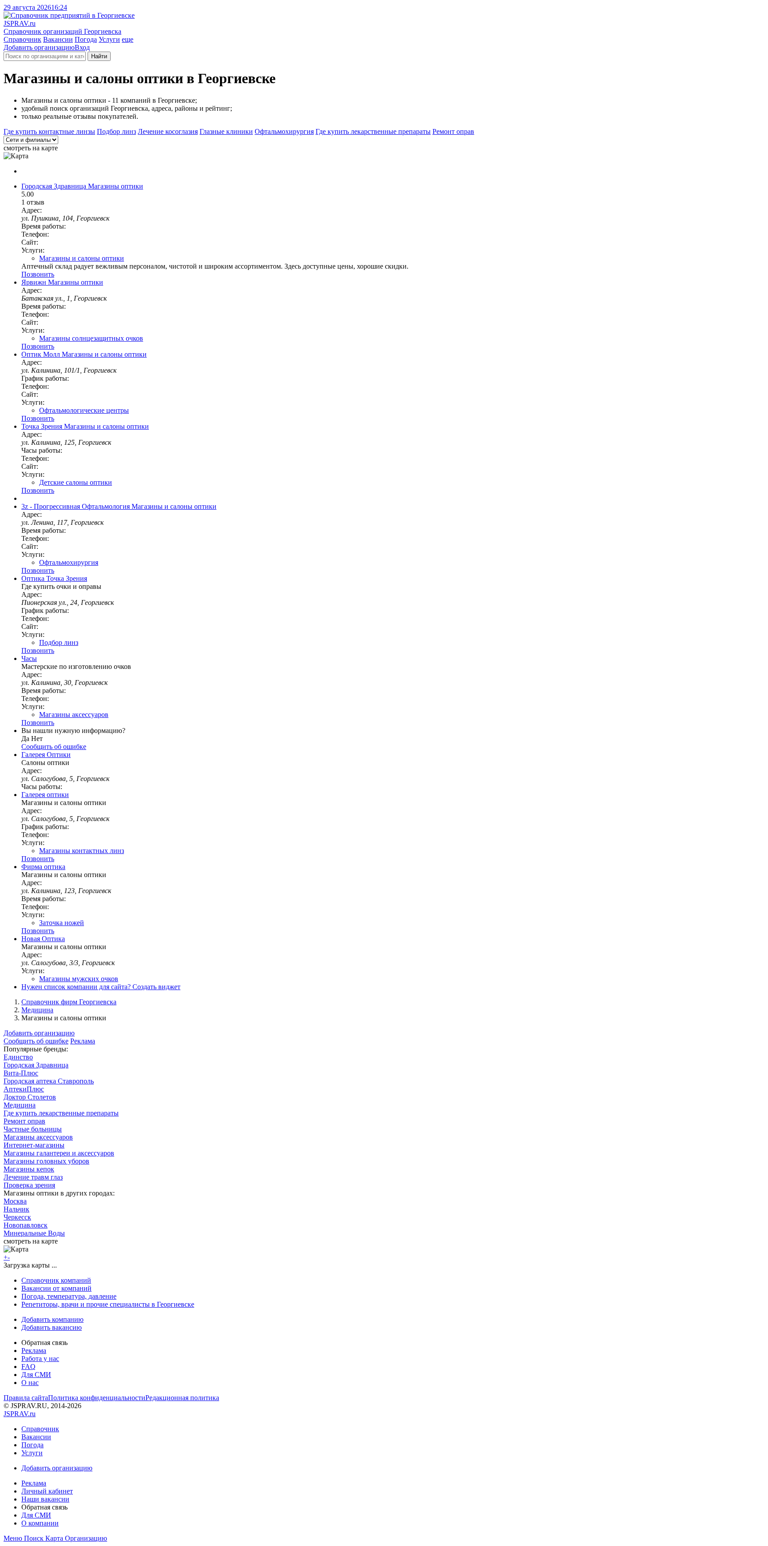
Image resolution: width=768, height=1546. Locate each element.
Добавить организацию (39, 47)
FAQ (28, 1366)
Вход (82, 47)
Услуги (109, 39)
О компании (40, 1523)
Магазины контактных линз (81, 850)
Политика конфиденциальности (96, 1397)
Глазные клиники (226, 131)
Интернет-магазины (34, 1145)
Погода (86, 39)
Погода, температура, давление (68, 1296)
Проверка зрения (29, 1185)
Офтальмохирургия (284, 131)
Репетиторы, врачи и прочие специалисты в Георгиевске (107, 1304)
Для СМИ (36, 1374)
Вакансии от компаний (56, 1288)
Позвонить (37, 274)
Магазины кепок (29, 1169)
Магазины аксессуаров (73, 714)
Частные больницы (33, 1129)
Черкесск (17, 1217)
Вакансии (58, 39)
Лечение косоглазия (168, 131)
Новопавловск (26, 1225)
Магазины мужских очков (78, 978)
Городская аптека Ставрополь (49, 1081)
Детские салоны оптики (75, 482)
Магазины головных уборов (46, 1161)
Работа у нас (40, 1358)
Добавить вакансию (51, 1327)
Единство (18, 1057)
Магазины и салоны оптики (81, 258)
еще (127, 39)
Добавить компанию (52, 1319)
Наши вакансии (45, 1499)
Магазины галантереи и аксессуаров (59, 1153)
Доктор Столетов (30, 1097)
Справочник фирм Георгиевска (68, 1002)
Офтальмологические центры (84, 410)
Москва (15, 1201)
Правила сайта (26, 1397)
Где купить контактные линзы (49, 131)
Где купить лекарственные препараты (373, 131)
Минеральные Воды (34, 1233)
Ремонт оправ (453, 131)
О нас (30, 1382)
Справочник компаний (56, 1280)
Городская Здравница (36, 1065)
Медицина (37, 1010)
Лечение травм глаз (33, 1177)
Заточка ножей (61, 922)
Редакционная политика (182, 1397)
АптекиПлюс (24, 1089)
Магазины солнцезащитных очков (91, 338)
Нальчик (16, 1209)
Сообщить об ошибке (36, 1041)
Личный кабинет (47, 1491)
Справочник (22, 39)
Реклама (82, 1041)
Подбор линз (116, 131)
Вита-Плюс (21, 1073)
